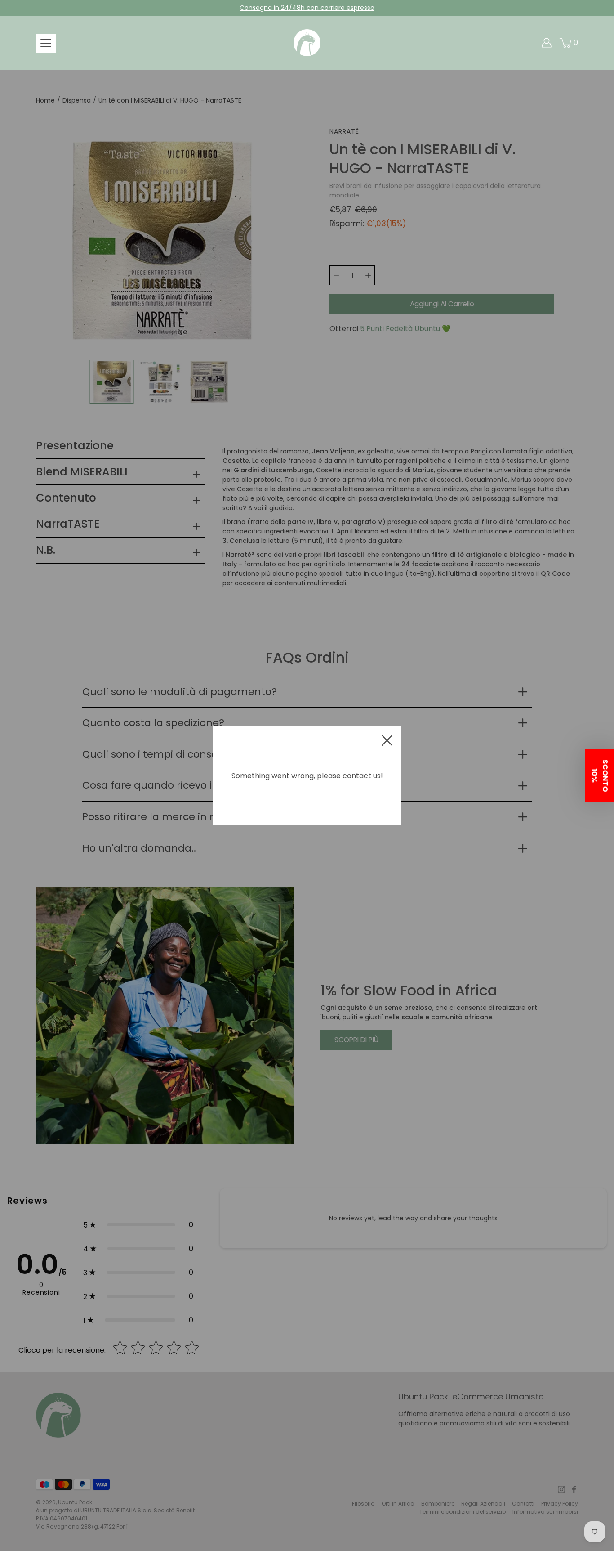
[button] (599, 775)
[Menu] (46, 43)
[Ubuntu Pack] (307, 42)
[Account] (546, 43)
